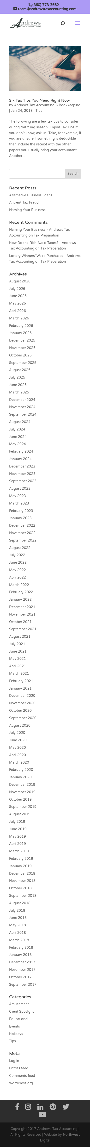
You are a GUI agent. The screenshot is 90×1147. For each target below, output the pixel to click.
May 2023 (17, 496)
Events (14, 1026)
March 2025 (19, 392)
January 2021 (20, 688)
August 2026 (19, 281)
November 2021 (22, 614)
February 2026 (21, 326)
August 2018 (19, 903)
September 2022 (22, 540)
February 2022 (21, 592)
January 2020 (20, 777)
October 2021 (20, 622)
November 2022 (22, 533)
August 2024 (19, 422)
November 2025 (22, 348)
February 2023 (21, 511)
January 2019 (20, 866)
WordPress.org (21, 1083)
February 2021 (21, 681)
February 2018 (21, 948)
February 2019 (21, 859)
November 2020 (22, 703)
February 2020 (21, 770)
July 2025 (17, 377)
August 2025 (19, 370)
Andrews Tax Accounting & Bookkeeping (47, 105)
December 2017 (22, 962)
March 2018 (19, 940)
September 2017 (22, 985)
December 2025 (22, 340)
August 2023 (19, 488)
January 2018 (20, 955)
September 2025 (22, 363)
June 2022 (18, 563)
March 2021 (19, 674)
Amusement (19, 1004)
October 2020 (20, 711)
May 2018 (17, 925)
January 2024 (20, 459)
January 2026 (20, 333)
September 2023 (22, 481)
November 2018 (22, 881)
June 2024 (18, 437)
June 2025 (18, 385)
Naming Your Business (27, 210)
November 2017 (22, 970)
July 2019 (17, 822)
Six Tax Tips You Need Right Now (39, 100)
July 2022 (17, 555)
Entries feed (18, 1068)
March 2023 (19, 503)
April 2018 (17, 933)
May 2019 (17, 837)
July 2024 (17, 429)
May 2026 (17, 303)
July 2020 (17, 733)
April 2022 (17, 577)
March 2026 (19, 318)
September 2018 (22, 896)
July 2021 (17, 644)
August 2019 (19, 814)
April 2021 (17, 666)
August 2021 (19, 637)
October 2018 (20, 888)
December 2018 (22, 874)
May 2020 (17, 748)
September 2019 (22, 807)
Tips (39, 111)
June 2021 (18, 651)
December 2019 (22, 785)
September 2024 (22, 414)
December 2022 (22, 526)
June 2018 (18, 918)
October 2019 (20, 800)
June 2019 (18, 829)
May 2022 (17, 570)
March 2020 (19, 763)
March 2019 (19, 851)
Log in (14, 1061)
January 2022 (20, 600)
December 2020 (22, 696)
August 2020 (19, 725)
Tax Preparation (46, 235)
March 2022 (19, 585)
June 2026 (18, 296)
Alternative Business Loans (30, 195)
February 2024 (21, 451)
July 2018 (17, 911)
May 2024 (17, 444)
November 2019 (22, 792)
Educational (18, 1019)
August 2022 (19, 548)
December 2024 (22, 400)
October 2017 (20, 977)
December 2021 (22, 607)
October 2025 (20, 355)
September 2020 (22, 718)
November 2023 (22, 474)
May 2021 (17, 659)
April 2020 (17, 755)
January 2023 (20, 518)
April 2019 (17, 844)
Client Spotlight (21, 1012)
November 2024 (22, 407)
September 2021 (22, 629)
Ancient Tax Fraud (24, 202)
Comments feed (22, 1076)
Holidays (16, 1034)
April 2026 (17, 311)
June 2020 (18, 740)
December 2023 (22, 466)
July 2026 (17, 289)
